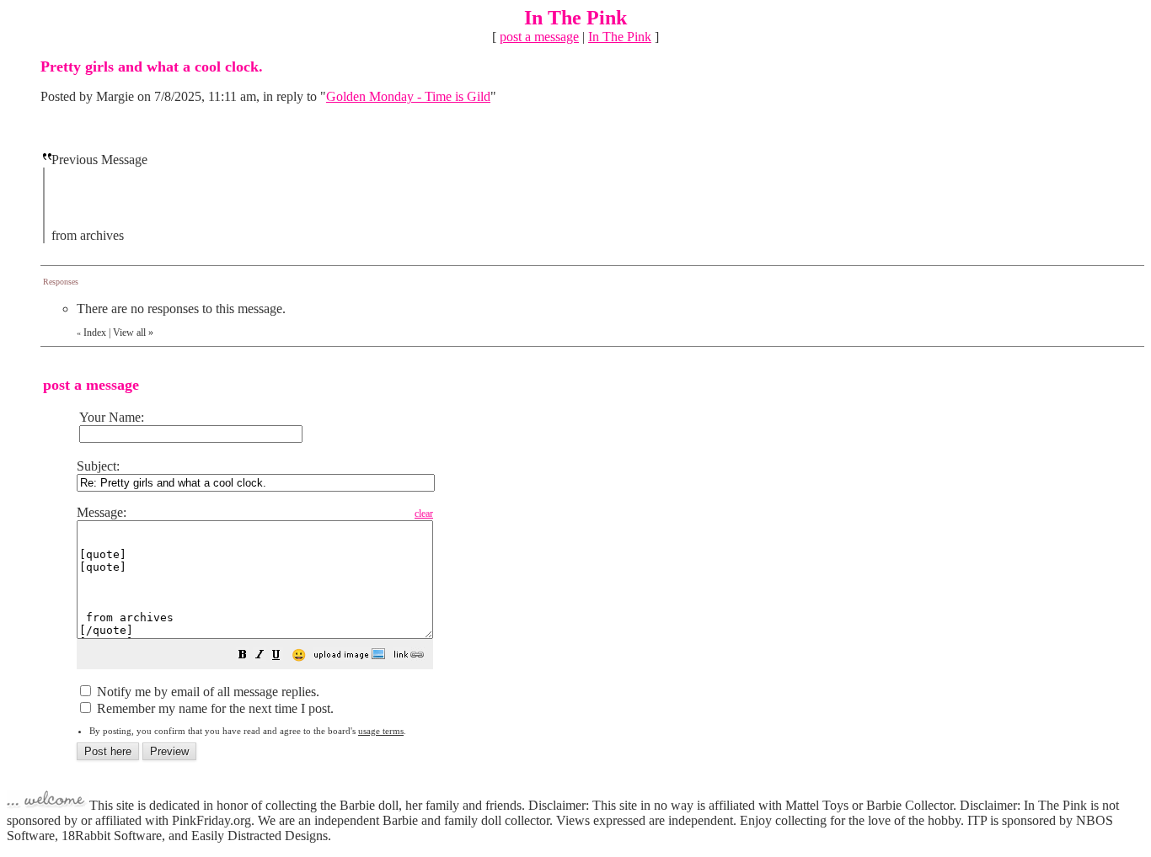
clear (424, 513)
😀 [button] (299, 655)
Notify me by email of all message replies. (206, 691)
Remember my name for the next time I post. (214, 708)
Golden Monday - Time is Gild (408, 96)
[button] (242, 656)
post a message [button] (539, 36)
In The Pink (619, 36)
